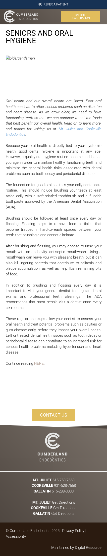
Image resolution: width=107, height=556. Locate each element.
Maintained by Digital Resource (76, 547)
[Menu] (49, 16)
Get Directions (53, 502)
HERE (39, 363)
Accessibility (16, 536)
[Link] (21, 16)
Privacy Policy (73, 530)
